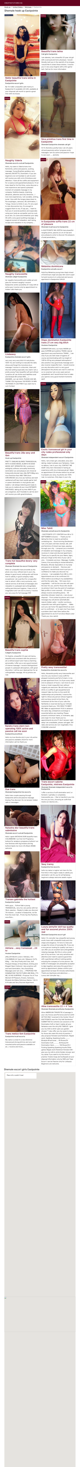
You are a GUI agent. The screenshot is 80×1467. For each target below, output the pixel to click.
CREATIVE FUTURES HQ (13, 3)
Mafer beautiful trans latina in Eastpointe (20, 79)
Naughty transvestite (16, 274)
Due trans (10, 789)
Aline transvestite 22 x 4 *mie (56, 1006)
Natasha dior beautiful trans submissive (19, 829)
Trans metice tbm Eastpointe (20, 1033)
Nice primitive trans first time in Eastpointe (57, 140)
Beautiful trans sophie (16, 650)
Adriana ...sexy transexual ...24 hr (21, 949)
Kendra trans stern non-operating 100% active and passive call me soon (19, 728)
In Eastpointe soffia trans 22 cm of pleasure (58, 222)
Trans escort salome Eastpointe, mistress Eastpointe (57, 783)
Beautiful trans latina (52, 51)
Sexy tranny (47, 864)
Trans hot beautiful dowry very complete (21, 562)
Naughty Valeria (13, 160)
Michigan (28, 7)
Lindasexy (10, 354)
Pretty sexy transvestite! (54, 667)
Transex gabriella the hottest (20, 899)
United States (18, 7)
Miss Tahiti (46, 528)
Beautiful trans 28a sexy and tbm (20, 454)
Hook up (7, 7)
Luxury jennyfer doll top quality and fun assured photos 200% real (57, 929)
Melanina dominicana (52, 266)
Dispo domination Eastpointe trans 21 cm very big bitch (56, 341)
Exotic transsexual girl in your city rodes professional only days (56, 452)
